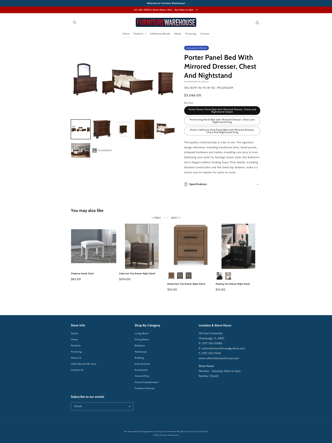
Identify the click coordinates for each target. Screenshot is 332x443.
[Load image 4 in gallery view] (123, 129)
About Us (76, 357)
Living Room (142, 333)
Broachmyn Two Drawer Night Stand (186, 283)
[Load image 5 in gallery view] (144, 129)
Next (174, 218)
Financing (76, 351)
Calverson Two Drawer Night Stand (137, 273)
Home (74, 339)
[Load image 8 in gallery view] (80, 150)
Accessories (141, 369)
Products (76, 345)
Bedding (139, 357)
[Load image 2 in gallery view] (102, 129)
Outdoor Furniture (145, 388)
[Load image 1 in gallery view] (80, 129)
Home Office (142, 376)
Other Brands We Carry (83, 363)
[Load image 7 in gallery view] (166, 129)
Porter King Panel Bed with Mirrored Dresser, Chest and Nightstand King (222, 121)
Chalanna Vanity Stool (82, 273)
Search (75, 333)
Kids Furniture (142, 363)
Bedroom (140, 345)
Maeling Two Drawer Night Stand (233, 283)
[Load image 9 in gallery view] (102, 150)
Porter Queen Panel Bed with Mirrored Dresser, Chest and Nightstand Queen (222, 110)
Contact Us (77, 369)
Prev (157, 218)
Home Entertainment (147, 382)
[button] (75, 22)
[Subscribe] (129, 406)
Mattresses (141, 351)
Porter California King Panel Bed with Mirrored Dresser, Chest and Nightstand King (222, 131)
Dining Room (142, 339)
